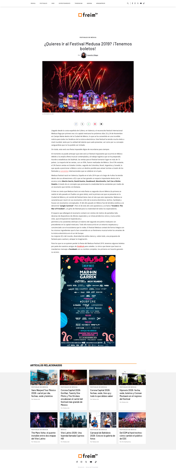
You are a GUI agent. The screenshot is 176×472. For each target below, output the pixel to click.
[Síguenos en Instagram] (135, 3)
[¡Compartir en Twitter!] (82, 168)
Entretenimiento (64, 3)
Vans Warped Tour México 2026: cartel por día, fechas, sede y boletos (43, 437)
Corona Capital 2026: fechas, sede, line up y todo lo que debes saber (101, 437)
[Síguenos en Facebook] (132, 3)
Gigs (53, 3)
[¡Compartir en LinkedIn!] (88, 168)
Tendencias (78, 3)
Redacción (37, 443)
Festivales (43, 3)
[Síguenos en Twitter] (138, 3)
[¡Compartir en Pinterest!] (95, 168)
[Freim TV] (88, 14)
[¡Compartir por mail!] (101, 168)
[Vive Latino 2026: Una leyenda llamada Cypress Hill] (73, 464)
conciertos (64, 215)
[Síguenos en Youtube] (141, 3)
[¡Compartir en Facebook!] (76, 168)
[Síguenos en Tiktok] (143, 3)
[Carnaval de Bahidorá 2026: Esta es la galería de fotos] (102, 464)
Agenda (89, 3)
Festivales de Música (88, 81)
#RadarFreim (100, 3)
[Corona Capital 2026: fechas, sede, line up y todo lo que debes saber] (102, 421)
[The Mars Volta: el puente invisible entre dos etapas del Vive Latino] (43, 464)
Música (33, 3)
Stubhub (80, 290)
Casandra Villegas (92, 99)
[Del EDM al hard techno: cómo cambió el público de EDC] (132, 464)
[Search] (128, 3)
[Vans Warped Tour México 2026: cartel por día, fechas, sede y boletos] (43, 421)
